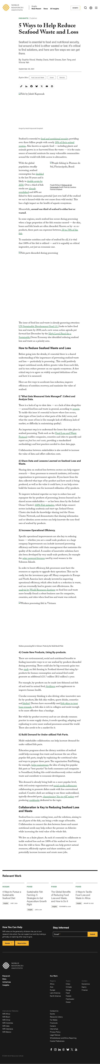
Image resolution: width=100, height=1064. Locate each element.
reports (75, 409)
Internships (54, 1029)
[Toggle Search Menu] (85, 8)
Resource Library (56, 1017)
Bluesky (68, 1049)
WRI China (6, 1020)
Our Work (53, 976)
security (64, 139)
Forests (68, 996)
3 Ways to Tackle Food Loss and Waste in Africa (84, 895)
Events (52, 1013)
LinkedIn (59, 1049)
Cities (68, 984)
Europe (52, 990)
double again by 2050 (31, 183)
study (26, 670)
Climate (69, 987)
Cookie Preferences (57, 1041)
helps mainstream (40, 765)
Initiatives (6, 982)
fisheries (62, 77)
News (46, 9)
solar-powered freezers (33, 558)
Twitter (72, 1049)
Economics (86, 984)
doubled (40, 174)
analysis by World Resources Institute (37, 590)
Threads (63, 1049)
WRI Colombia (7, 1023)
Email (56, 934)
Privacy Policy (55, 1032)
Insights (34, 7)
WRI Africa (6, 1013)
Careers (53, 1026)
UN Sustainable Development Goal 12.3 (39, 327)
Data (4, 979)
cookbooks (34, 800)
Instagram (55, 1049)
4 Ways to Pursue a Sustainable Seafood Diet (11, 895)
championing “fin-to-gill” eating (58, 797)
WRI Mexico (6, 1032)
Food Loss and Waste (37, 77)
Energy (68, 990)
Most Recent (36, 9)
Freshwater (70, 999)
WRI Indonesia (7, 1029)
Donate (75, 8)
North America (55, 996)
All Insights (54, 9)
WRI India (6, 1026)
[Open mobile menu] (96, 7)
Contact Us (54, 1011)
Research (6, 976)
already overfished (27, 191)
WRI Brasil (6, 1017)
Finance (85, 990)
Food (29, 886)
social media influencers (65, 786)
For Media (53, 1020)
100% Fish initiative (44, 505)
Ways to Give (21, 943)
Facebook (51, 1049)
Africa (52, 984)
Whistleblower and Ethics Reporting (63, 1038)
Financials (54, 1023)
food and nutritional (51, 139)
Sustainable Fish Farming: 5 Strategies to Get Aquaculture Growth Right (37, 898)
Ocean (52, 77)
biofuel (26, 704)
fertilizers (50, 687)
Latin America (55, 993)
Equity (84, 987)
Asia (51, 987)
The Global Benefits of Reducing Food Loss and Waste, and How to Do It (60, 896)
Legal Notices (55, 1035)
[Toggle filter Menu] (91, 8)
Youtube (76, 1049)
